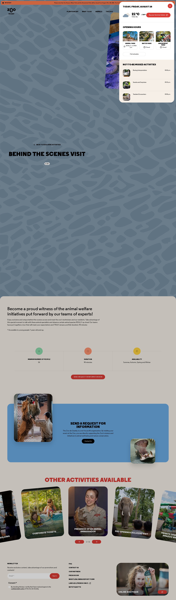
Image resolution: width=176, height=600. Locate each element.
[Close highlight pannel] (170, 6)
